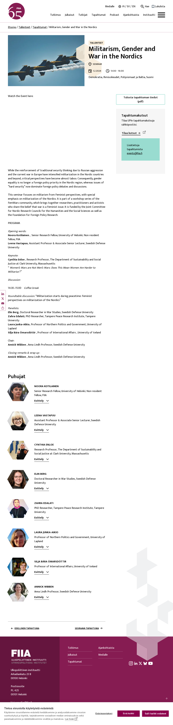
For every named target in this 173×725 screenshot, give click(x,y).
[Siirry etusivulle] (24, 11)
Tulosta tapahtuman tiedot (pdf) (140, 99)
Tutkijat (83, 15)
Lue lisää (69, 719)
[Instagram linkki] (131, 663)
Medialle (109, 7)
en (133, 6)
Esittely (39, 401)
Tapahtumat (99, 15)
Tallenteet (24, 27)
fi (123, 6)
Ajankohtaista (131, 15)
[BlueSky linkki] (145, 663)
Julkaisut (69, 15)
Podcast (114, 15)
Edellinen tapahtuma (27, 628)
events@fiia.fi (134, 153)
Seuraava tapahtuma (87, 628)
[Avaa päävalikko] (161, 15)
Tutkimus (55, 15)
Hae (146, 7)
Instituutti (149, 15)
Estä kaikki (128, 713)
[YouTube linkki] (150, 663)
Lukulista (160, 7)
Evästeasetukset (103, 713)
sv (128, 6)
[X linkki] (140, 663)
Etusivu (12, 27)
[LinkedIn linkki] (135, 663)
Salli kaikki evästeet (155, 713)
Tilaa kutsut (129, 133)
